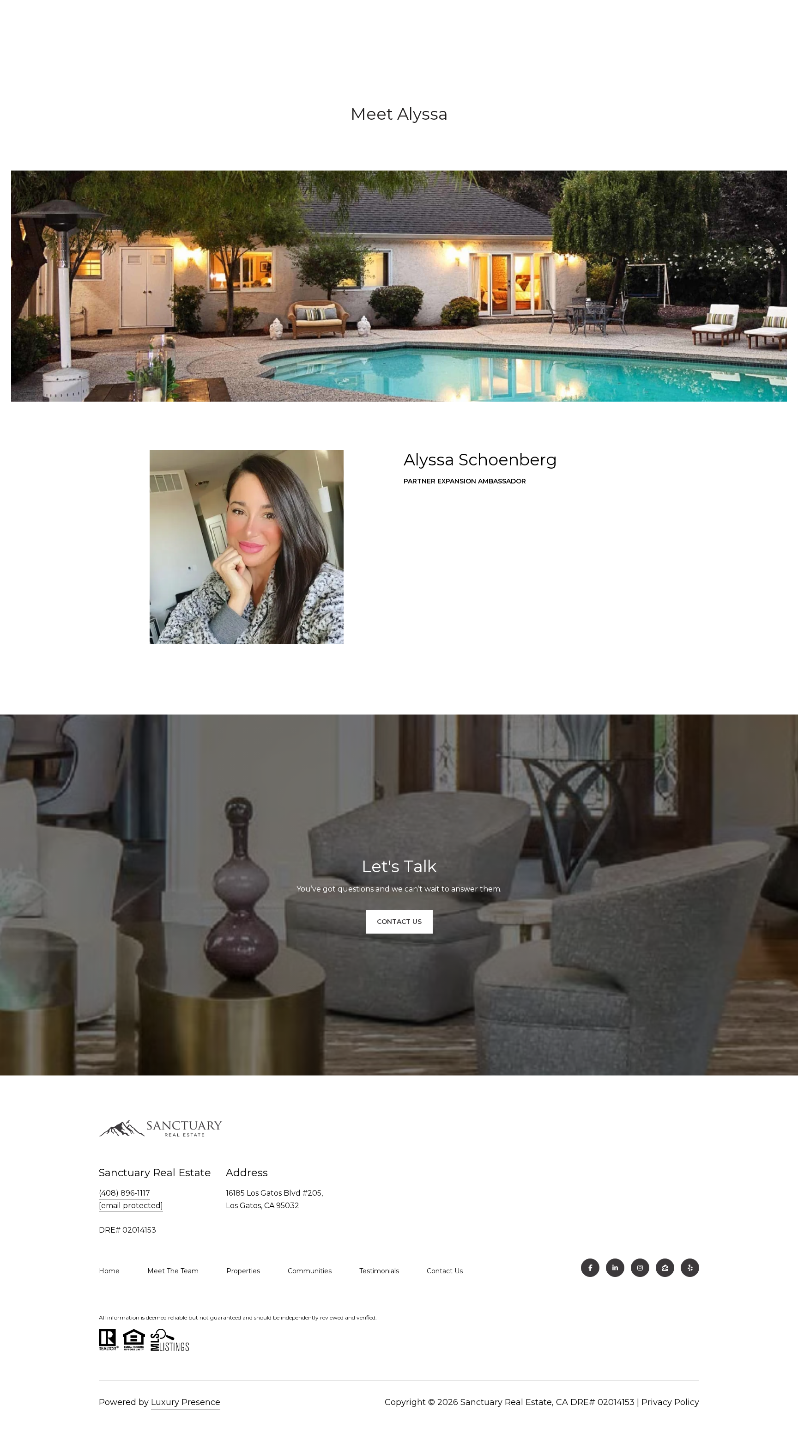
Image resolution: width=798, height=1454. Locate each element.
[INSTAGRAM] (640, 1268)
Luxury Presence (185, 1402)
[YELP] (690, 1268)
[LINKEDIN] (615, 1268)
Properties (243, 1271)
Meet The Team (173, 1271)
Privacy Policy (670, 1402)
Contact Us (445, 1271)
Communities (310, 1271)
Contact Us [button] (399, 921)
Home (109, 1271)
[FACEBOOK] (590, 1268)
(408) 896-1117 (124, 1193)
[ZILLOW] (665, 1268)
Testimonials (379, 1271)
